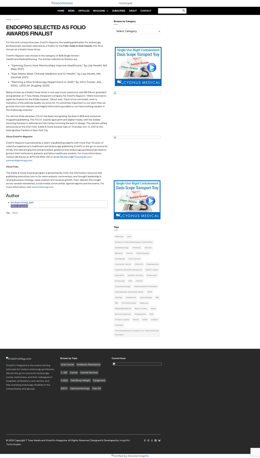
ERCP (64, 388)
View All (96, 388)
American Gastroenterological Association (133, 242)
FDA (130, 281)
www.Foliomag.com (42, 187)
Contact (145, 10)
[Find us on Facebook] (145, 441)
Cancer (74, 372)
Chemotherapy (142, 253)
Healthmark (131, 297)
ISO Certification (129, 303)
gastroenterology (122, 286)
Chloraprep (120, 259)
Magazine (99, 10)
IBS (116, 303)
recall (136, 320)
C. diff (64, 372)
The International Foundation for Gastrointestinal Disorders (137, 333)
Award (16, 19)
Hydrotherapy (146, 297)
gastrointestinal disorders (145, 286)
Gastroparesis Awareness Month (129, 292)
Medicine (144, 303)
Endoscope (152, 275)
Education (119, 275)
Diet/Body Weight (80, 380)
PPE (151, 314)
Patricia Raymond (123, 314)
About (133, 10)
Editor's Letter (152, 270)
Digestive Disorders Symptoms (128, 270)
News (71, 10)
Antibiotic (136, 248)
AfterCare (119, 236)
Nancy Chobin (141, 309)
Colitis (64, 380)
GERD (149, 292)
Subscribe (118, 10)
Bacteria (119, 253)
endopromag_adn (22, 202)
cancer (129, 253)
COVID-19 (139, 264)
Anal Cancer (67, 364)
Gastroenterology (80, 388)
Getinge (118, 297)
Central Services (89, 372)
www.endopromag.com (19, 160)
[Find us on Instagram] (148, 441)
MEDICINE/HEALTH (123, 309)
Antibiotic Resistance (88, 364)
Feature (139, 281)
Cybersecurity (153, 264)
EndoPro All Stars (135, 275)
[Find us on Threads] (152, 441)
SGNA (144, 320)
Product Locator (122, 320)
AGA (129, 236)
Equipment (99, 380)
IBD (157, 297)
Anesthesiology (122, 248)
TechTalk (119, 325)
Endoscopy (120, 281)
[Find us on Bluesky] (159, 441)
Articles (83, 10)
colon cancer (134, 259)
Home (61, 10)
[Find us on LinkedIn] (156, 441)
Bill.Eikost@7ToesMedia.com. (76, 157)
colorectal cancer (123, 264)
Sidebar (154, 320)
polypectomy (140, 314)
